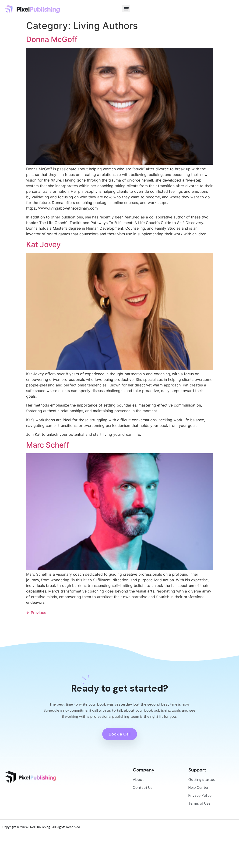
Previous (36, 612)
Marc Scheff (47, 445)
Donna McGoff (51, 39)
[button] (126, 8)
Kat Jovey (43, 244)
